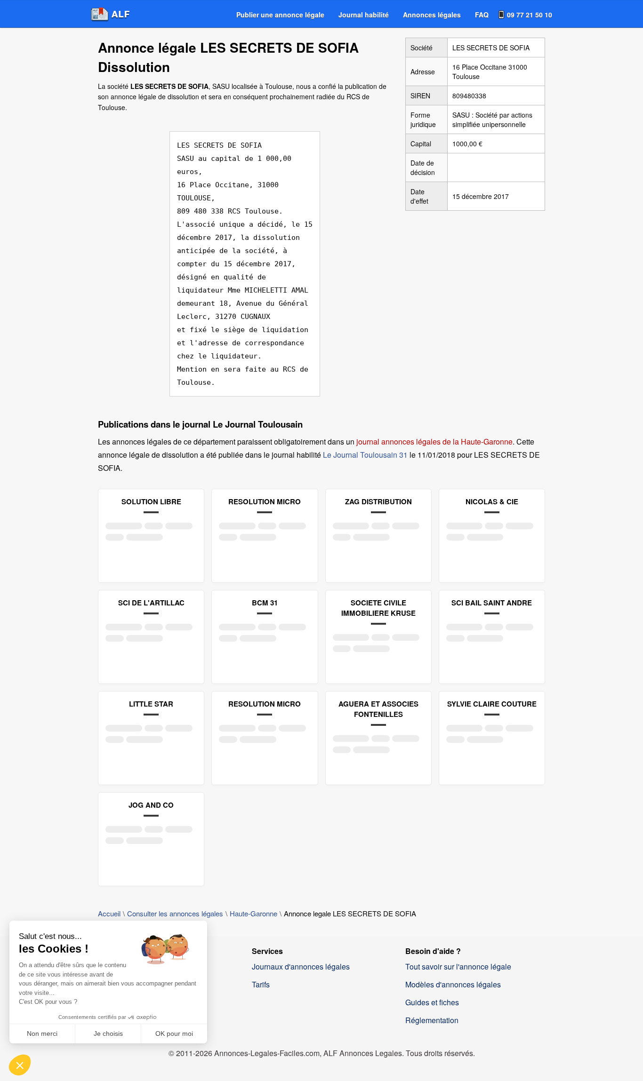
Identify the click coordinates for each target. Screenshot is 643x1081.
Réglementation (431, 1020)
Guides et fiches (432, 1002)
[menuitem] (280, 14)
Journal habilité (363, 14)
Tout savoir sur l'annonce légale (458, 966)
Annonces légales (432, 14)
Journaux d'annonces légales (301, 966)
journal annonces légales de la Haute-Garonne (434, 441)
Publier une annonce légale (280, 14)
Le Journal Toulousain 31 (365, 454)
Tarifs (261, 984)
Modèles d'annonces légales (453, 984)
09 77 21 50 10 (529, 14)
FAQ (482, 14)
